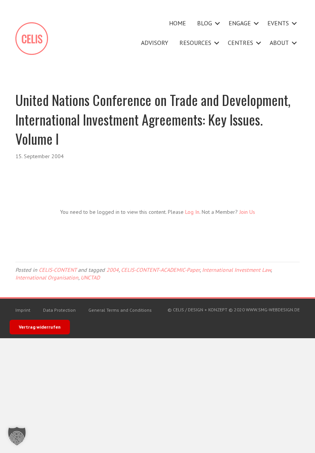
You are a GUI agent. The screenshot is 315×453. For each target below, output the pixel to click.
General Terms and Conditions (120, 310)
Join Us (247, 211)
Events (278, 23)
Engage (240, 23)
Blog (204, 23)
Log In (192, 211)
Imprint (22, 310)
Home (177, 23)
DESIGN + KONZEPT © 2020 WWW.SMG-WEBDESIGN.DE (244, 309)
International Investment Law (236, 269)
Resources (195, 42)
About (279, 42)
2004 (112, 269)
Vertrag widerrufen (40, 327)
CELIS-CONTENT (57, 269)
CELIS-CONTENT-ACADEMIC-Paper (160, 269)
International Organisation (46, 277)
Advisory (154, 42)
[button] (217, 23)
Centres (240, 42)
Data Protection (59, 310)
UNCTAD (90, 277)
